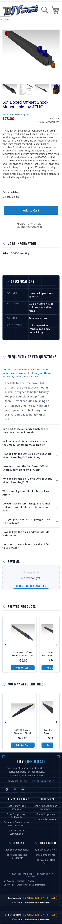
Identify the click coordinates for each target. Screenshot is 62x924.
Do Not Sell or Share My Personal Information (24, 884)
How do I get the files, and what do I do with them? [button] (25, 533)
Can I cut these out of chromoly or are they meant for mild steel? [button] (25, 430)
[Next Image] (56, 50)
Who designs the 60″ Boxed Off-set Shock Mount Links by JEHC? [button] (27, 480)
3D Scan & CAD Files (46, 849)
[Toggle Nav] (4, 7)
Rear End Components (16, 849)
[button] (9, 89)
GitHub (18, 902)
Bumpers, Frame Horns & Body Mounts (16, 824)
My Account (9, 881)
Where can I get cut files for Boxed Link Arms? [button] (25, 492)
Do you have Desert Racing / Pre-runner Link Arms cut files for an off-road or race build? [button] (26, 507)
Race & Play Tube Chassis (16, 807)
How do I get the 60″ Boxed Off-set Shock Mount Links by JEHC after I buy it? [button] (27, 455)
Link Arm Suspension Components (45, 807)
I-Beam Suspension (45, 814)
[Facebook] (7, 789)
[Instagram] (15, 789)
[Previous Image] (5, 50)
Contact (20, 881)
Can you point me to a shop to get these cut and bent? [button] (26, 521)
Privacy (30, 881)
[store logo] (21, 10)
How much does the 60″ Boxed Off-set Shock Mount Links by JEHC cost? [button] (25, 467)
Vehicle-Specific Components (16, 832)
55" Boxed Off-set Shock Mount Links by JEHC (23, 654)
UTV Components (45, 854)
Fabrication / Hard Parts (46, 861)
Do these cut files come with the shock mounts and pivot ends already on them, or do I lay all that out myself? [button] (26, 373)
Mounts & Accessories (45, 819)
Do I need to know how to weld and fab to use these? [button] (25, 546)
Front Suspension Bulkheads (16, 816)
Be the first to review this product (16, 114)
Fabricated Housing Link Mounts (16, 856)
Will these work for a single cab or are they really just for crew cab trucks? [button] (24, 443)
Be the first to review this (31, 585)
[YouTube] (23, 789)
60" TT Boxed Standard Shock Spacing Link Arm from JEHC (22, 732)
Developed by (37, 902)
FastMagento (13, 898)
